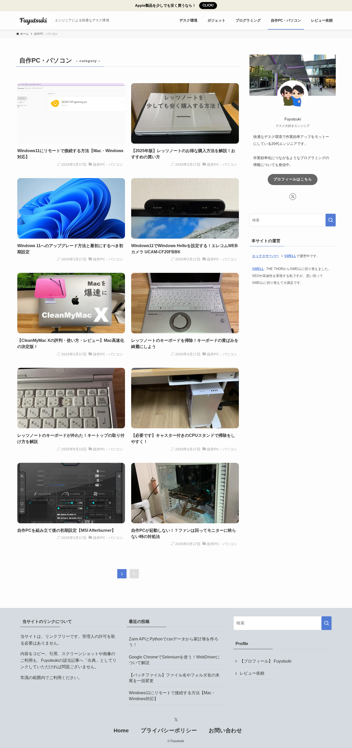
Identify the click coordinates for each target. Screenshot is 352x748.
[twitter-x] (292, 196)
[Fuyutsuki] (33, 20)
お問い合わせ (225, 730)
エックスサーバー (265, 256)
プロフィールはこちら (292, 179)
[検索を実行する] (330, 220)
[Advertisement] (292, 333)
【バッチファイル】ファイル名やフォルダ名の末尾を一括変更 (174, 678)
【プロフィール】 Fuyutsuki (265, 661)
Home (121, 730)
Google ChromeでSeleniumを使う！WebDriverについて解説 (174, 660)
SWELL (290, 256)
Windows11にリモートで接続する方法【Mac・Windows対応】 (172, 696)
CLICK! (208, 5)
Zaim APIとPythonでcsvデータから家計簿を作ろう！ (173, 642)
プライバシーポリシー (169, 730)
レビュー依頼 (252, 673)
